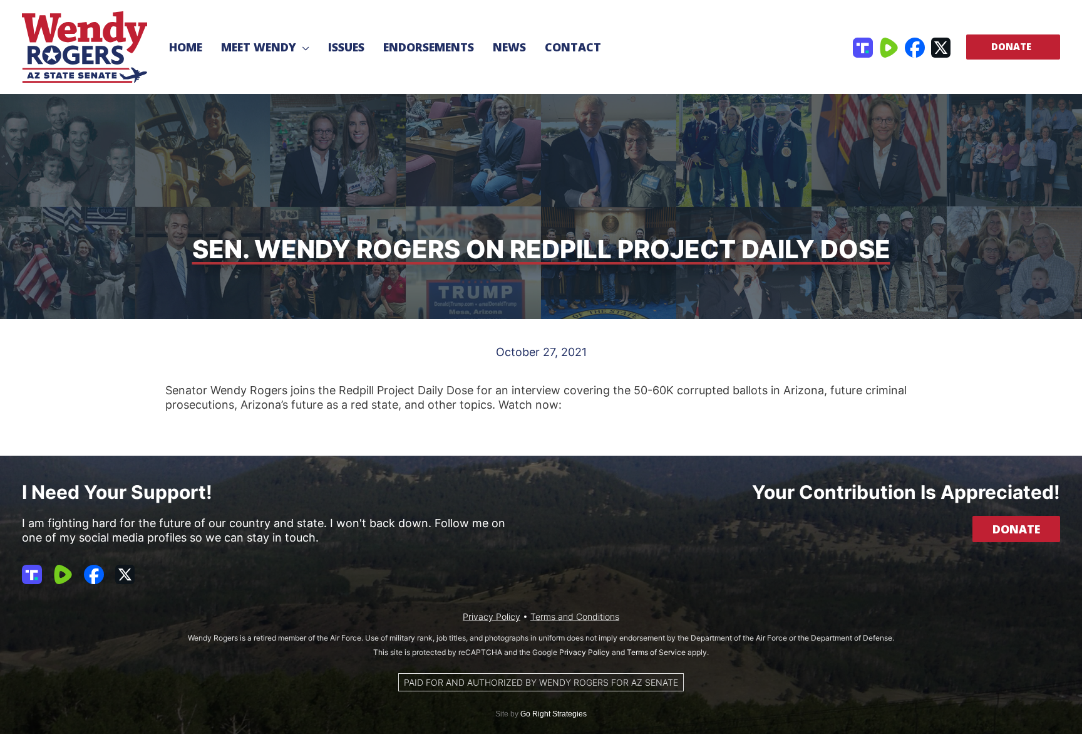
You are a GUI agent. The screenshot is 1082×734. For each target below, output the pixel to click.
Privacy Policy (491, 616)
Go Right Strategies (553, 714)
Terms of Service (656, 652)
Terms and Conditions (574, 616)
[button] (302, 47)
